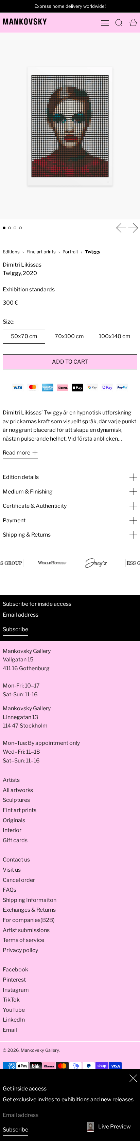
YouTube (14, 1010)
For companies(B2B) (29, 920)
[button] (119, 22)
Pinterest (14, 979)
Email (10, 1030)
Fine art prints (41, 251)
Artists (11, 780)
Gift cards (15, 840)
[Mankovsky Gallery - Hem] (25, 21)
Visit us (12, 870)
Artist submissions (26, 930)
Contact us (16, 859)
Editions (11, 251)
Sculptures (16, 800)
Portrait (70, 251)
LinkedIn (14, 1020)
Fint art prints (19, 810)
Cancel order (19, 880)
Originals (14, 820)
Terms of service (23, 940)
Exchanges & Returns (29, 910)
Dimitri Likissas (22, 265)
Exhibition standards (29, 289)
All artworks (18, 790)
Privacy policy (20, 950)
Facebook (15, 969)
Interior (12, 830)
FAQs (9, 890)
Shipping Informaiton (29, 900)
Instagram (16, 990)
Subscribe (15, 629)
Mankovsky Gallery (40, 1050)
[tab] (4, 228)
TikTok (11, 1000)
